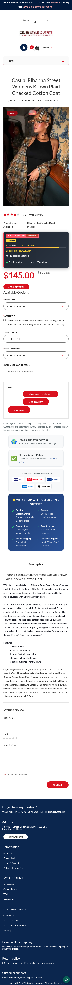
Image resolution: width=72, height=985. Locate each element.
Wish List (7, 894)
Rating (7, 734)
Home (13, 100)
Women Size (10, 300)
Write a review (36, 214)
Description (36, 564)
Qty (10, 388)
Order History (10, 889)
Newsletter (8, 899)
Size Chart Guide (16, 287)
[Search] (35, 22)
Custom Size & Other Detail (16, 365)
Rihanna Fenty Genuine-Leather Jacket (36, 673)
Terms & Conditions (12, 863)
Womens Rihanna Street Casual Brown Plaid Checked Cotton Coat (41, 100)
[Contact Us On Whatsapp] (66, 979)
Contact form (15, 837)
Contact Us (8, 915)
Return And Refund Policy (15, 925)
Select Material (12, 349)
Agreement (9, 316)
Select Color (10, 332)
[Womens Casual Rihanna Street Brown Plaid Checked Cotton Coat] (36, 156)
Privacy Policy (10, 858)
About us (7, 853)
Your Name (9, 717)
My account (9, 884)
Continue (57, 785)
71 (24, 214)
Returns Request (11, 920)
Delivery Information (13, 868)
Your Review (10, 745)
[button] (42, 47)
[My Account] (24, 47)
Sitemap (7, 930)
